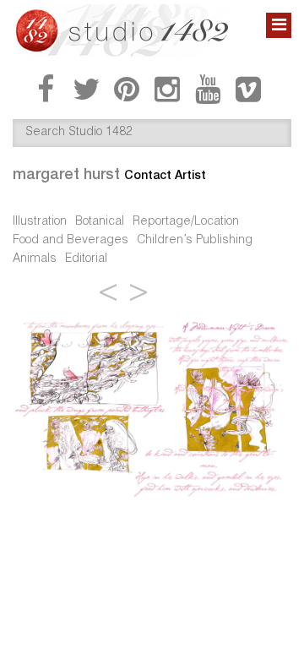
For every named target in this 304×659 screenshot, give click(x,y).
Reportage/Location (186, 222)
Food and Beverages (70, 241)
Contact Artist (165, 175)
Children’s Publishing (194, 241)
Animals (35, 259)
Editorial (86, 259)
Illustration (40, 222)
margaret (66, 173)
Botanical (99, 222)
